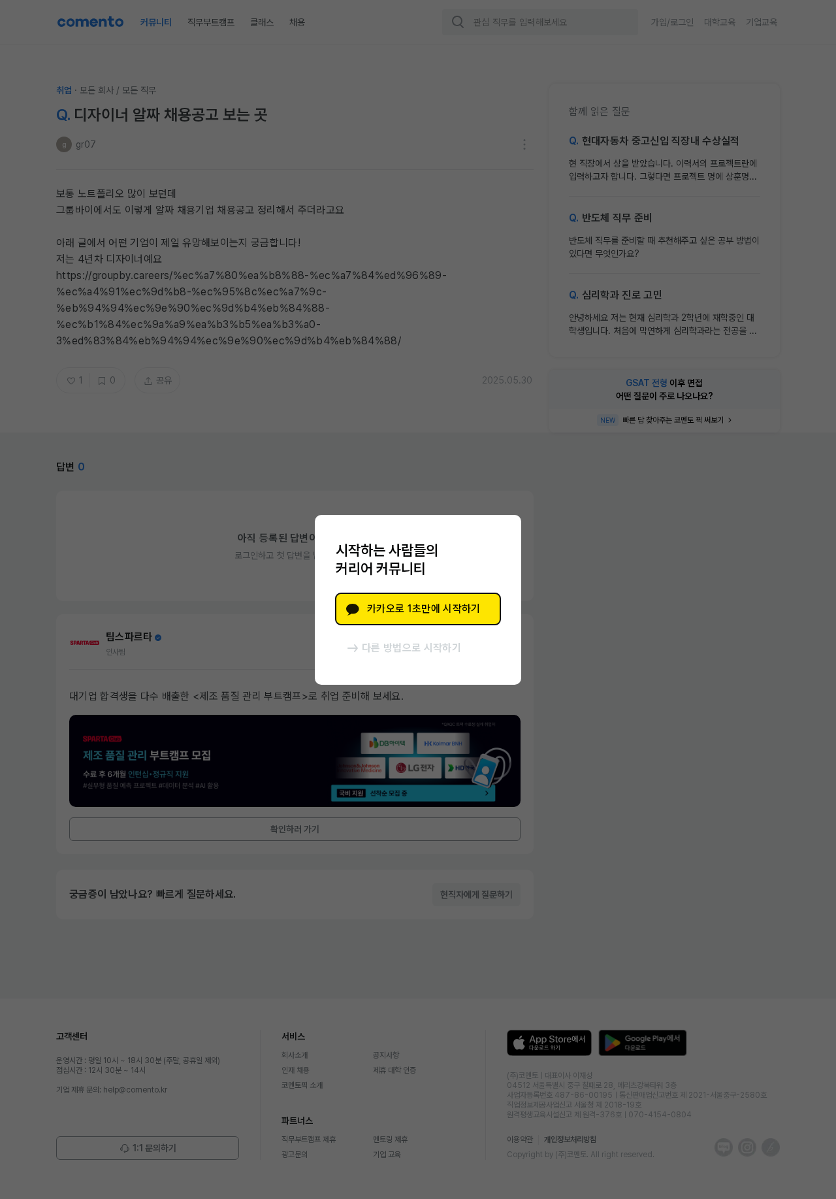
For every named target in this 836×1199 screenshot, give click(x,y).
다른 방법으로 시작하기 (411, 648)
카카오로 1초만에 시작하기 (423, 608)
